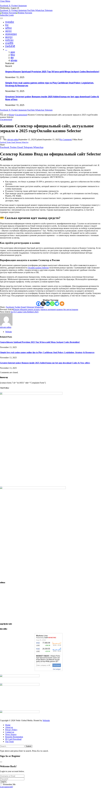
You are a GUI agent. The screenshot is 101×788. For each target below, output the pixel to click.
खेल (12, 58)
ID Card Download (13, 739)
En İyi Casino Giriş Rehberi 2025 (25, 312)
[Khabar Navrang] (16, 13)
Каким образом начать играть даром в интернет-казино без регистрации (45, 309)
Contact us (9, 732)
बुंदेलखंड (14, 60)
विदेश (13, 55)
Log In (3, 782)
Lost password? (6, 787)
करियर (8, 28)
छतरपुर (9, 37)
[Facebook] (38, 303)
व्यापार (8, 31)
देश (7, 25)
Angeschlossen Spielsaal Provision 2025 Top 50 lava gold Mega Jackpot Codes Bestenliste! (52, 72)
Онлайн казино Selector (38, 268)
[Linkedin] (47, 303)
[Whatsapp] (52, 303)
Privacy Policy (11, 730)
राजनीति (9, 43)
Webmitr (46, 720)
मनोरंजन (9, 40)
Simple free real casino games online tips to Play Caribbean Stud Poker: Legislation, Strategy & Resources (47, 352)
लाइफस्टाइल (11, 34)
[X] (43, 303)
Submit (28, 746)
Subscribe (4, 15)
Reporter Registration (14, 737)
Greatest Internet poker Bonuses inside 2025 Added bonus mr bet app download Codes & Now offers (45, 363)
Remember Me (9, 784)
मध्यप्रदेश (9, 22)
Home (7, 725)
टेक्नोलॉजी (10, 46)
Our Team (9, 741)
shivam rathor (13, 139)
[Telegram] (57, 303)
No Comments (66, 139)
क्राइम (13, 52)
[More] (62, 303)
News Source (10, 734)
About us (9, 727)
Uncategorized (6, 119)
